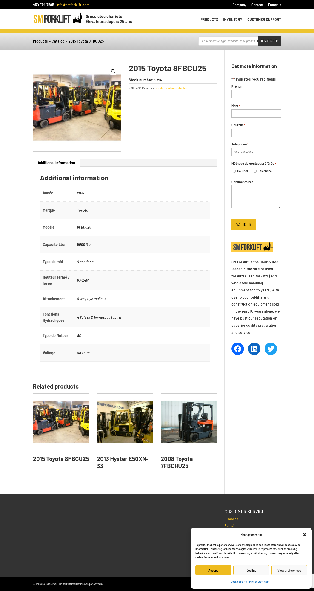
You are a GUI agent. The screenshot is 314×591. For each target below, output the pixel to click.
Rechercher (269, 41)
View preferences (289, 570)
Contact (257, 5)
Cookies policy (239, 581)
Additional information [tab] (56, 162)
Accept (213, 570)
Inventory (232, 20)
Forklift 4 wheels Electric (171, 88)
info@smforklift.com (72, 4)
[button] (305, 534)
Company (239, 5)
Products (209, 20)
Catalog (58, 40)
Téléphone (265, 171)
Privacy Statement (259, 581)
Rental (229, 525)
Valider (243, 224)
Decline (251, 570)
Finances (231, 518)
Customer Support (264, 20)
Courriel (242, 171)
